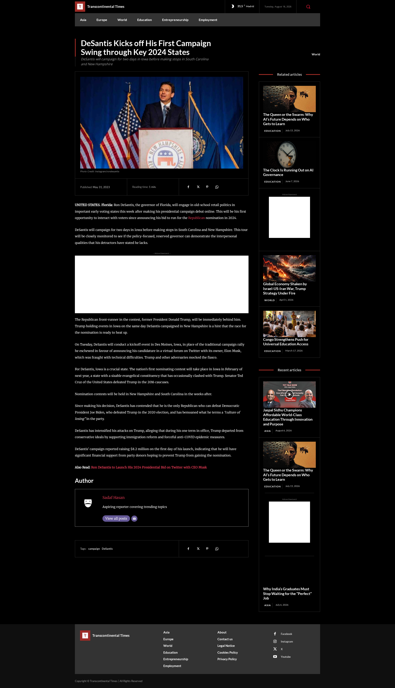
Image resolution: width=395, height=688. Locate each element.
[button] (308, 6)
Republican (196, 218)
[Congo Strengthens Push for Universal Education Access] (289, 324)
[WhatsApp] (217, 187)
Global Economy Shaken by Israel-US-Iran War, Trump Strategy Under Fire (285, 288)
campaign (94, 548)
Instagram (287, 641)
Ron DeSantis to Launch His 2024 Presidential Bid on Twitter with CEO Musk (149, 467)
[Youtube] (275, 657)
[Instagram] (275, 641)
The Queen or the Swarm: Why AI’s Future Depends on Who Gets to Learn (288, 119)
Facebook (286, 634)
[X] (198, 187)
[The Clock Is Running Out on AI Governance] (289, 154)
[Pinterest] (207, 187)
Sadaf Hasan (113, 497)
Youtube (286, 656)
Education (272, 130)
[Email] (134, 519)
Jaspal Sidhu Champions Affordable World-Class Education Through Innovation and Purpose (288, 417)
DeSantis (107, 548)
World (316, 54)
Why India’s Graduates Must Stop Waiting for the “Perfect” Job (287, 593)
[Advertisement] (162, 284)
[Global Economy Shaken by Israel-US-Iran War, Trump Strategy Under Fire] (289, 268)
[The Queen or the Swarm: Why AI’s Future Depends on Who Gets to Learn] (289, 99)
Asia (267, 430)
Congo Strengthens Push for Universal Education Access (285, 341)
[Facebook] (188, 187)
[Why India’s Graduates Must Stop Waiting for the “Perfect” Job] (289, 573)
